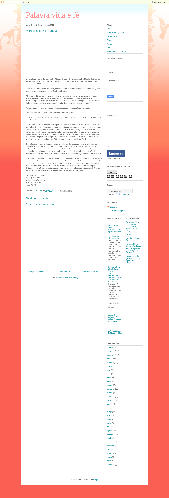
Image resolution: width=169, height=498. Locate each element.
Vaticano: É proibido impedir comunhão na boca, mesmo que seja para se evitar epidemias (115, 234)
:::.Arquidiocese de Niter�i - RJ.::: (115, 332)
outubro (110, 347)
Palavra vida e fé (52, 15)
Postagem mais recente (37, 272)
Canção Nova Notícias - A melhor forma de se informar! (114, 318)
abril (108, 370)
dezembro (110, 355)
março (109, 366)
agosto (109, 385)
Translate (125, 194)
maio (109, 374)
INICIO (109, 29)
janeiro (109, 359)
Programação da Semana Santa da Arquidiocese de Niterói (133, 259)
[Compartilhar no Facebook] (68, 191)
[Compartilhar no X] (66, 191)
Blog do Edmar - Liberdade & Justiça (114, 269)
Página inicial (65, 272)
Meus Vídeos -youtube (115, 33)
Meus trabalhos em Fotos (116, 51)
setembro (110, 389)
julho (109, 381)
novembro (110, 351)
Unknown (113, 207)
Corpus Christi (131, 234)
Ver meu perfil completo (116, 211)
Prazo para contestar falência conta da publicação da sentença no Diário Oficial (115, 277)
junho (109, 378)
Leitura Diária (112, 36)
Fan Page (110, 48)
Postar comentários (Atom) (67, 278)
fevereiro (110, 363)
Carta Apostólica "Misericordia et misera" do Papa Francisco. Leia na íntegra (133, 226)
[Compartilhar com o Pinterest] (71, 191)
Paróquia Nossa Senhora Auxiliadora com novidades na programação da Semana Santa (133, 248)
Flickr (109, 40)
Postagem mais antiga (91, 272)
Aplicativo (110, 44)
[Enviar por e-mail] (61, 191)
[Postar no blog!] (63, 191)
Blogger (96, 480)
